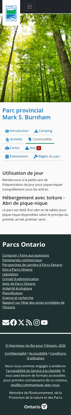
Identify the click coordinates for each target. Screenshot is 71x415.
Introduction (19, 131)
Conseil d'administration (20, 279)
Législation (10, 274)
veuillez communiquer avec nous (35, 385)
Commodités (42, 139)
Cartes (14, 148)
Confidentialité (15, 353)
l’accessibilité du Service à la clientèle (33, 371)
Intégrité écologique (17, 288)
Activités (15, 139)
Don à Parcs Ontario (17, 269)
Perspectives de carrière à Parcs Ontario (32, 265)
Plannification (12, 293)
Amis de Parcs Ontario (19, 284)
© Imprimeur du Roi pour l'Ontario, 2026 (36, 345)
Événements (18, 156)
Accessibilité (38, 353)
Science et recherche (17, 298)
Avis (34, 148)
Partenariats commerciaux (22, 260)
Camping (45, 131)
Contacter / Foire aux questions (25, 255)
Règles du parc (49, 156)
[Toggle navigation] (29, 7)
